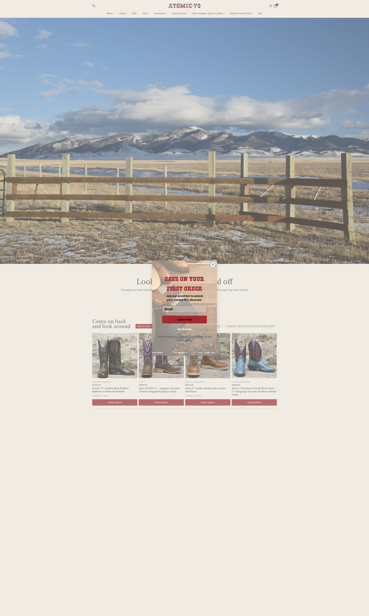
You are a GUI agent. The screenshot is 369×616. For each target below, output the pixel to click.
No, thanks (184, 329)
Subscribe (184, 320)
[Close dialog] (213, 264)
